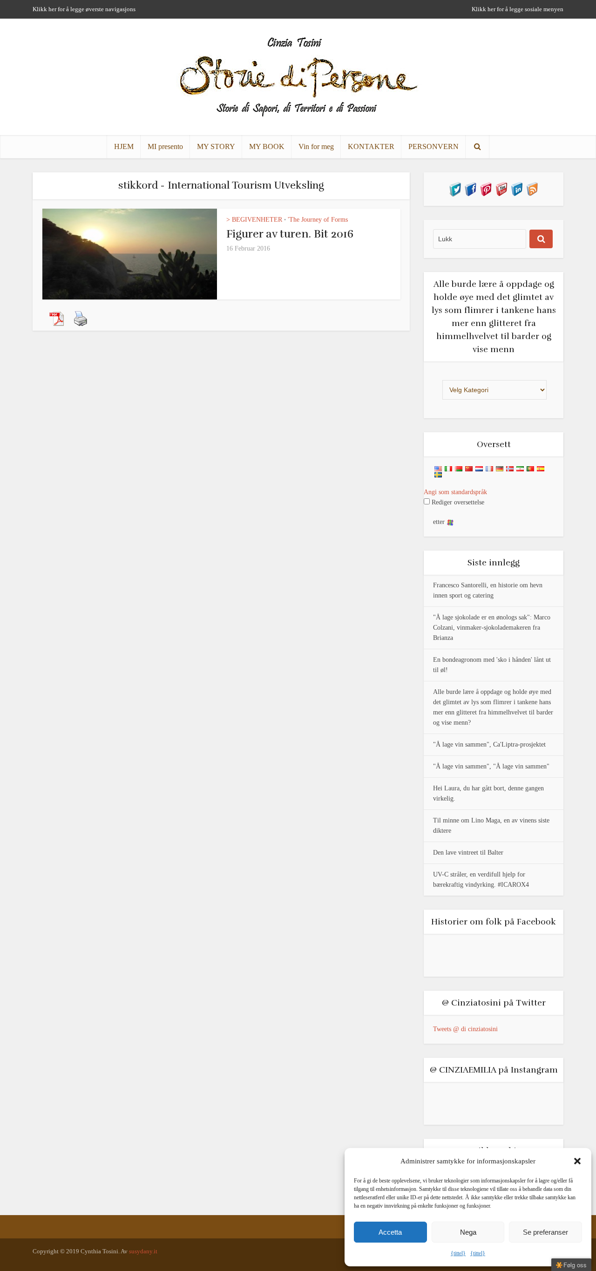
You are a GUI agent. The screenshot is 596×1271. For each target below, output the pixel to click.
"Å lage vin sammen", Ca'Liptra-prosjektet (489, 744)
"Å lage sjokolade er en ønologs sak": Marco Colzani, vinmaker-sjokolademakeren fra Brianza (491, 627)
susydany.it (143, 1251)
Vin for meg (316, 146)
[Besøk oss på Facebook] (470, 188)
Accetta (390, 1232)
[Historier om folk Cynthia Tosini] (298, 75)
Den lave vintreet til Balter (468, 852)
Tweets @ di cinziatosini (465, 1029)
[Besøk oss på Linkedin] (516, 188)
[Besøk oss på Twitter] (455, 188)
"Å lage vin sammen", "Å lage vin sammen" (491, 766)
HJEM (124, 146)
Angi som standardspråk (455, 492)
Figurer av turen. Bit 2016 (289, 234)
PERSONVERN (433, 146)
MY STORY (216, 146)
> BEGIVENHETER (254, 219)
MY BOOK (266, 146)
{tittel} (458, 1253)
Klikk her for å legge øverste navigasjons (84, 9)
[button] (577, 1161)
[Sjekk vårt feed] (532, 188)
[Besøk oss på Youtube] (501, 188)
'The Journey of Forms (318, 219)
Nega (468, 1232)
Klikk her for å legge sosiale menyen (517, 9)
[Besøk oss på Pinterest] (486, 188)
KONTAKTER (371, 146)
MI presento (165, 146)
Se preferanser (545, 1232)
